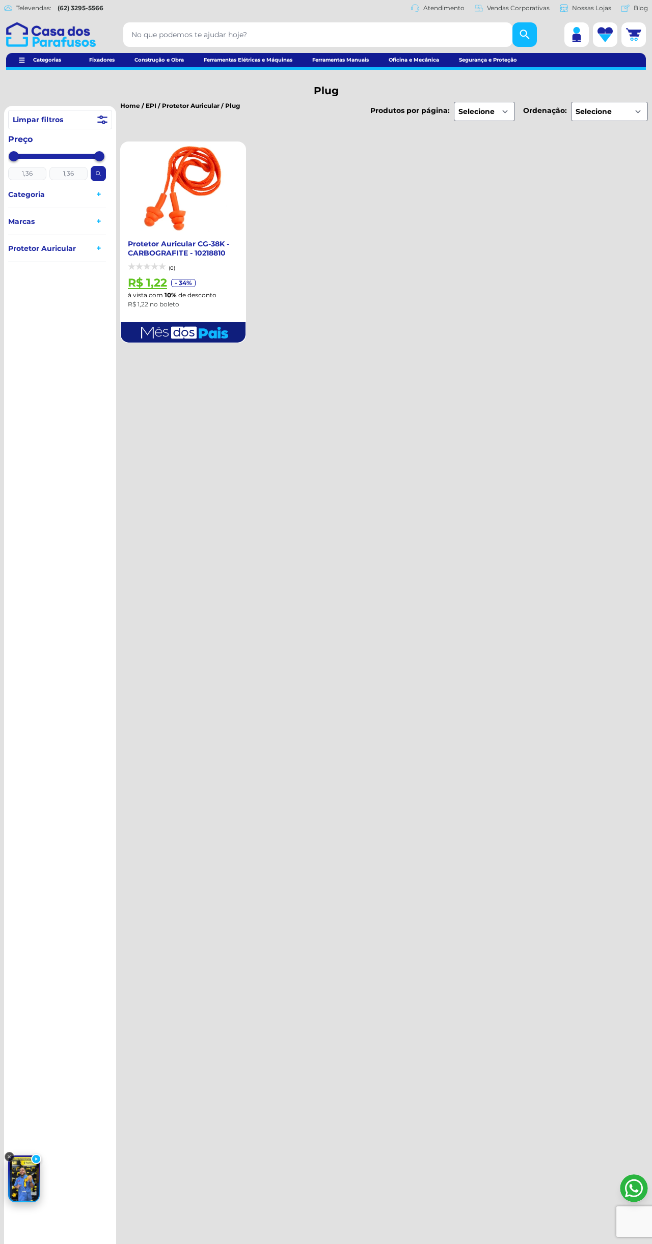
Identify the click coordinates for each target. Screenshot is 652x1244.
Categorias (47, 59)
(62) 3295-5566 (80, 8)
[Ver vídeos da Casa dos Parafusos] (24, 1178)
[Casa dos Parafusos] (51, 34)
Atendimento (444, 8)
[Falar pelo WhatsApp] (634, 1188)
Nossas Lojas (591, 8)
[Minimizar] (9, 1157)
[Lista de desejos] (605, 34)
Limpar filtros (38, 119)
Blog (641, 8)
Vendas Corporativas (518, 8)
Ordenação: (545, 110)
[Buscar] (524, 34)
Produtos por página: (410, 110)
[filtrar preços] (98, 173)
